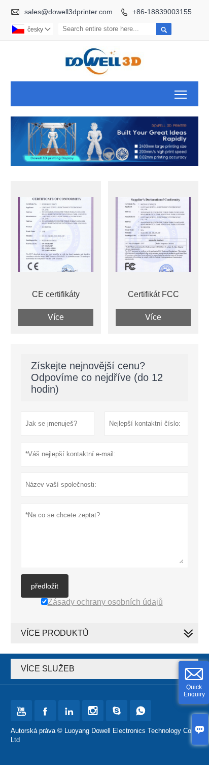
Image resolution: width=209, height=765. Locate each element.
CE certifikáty (56, 294)
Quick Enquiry (194, 691)
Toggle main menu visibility (180, 93)
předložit (44, 586)
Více (56, 317)
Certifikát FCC (153, 294)
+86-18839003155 (162, 12)
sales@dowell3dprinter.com (68, 12)
